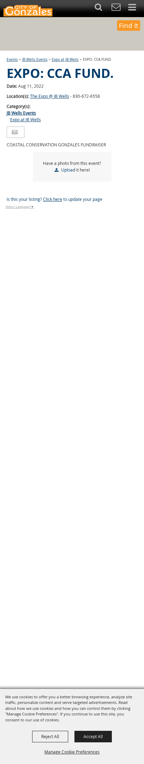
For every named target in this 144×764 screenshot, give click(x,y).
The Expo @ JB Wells (49, 96)
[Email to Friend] (14, 132)
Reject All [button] (50, 736)
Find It (128, 25)
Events (12, 59)
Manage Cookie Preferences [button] (72, 752)
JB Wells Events (35, 59)
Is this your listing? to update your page (54, 199)
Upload (68, 170)
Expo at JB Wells (65, 59)
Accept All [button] (93, 736)
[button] (102, 8)
